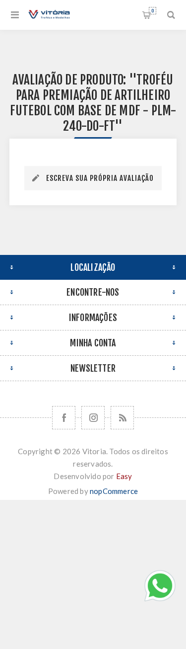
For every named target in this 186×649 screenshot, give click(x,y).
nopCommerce (114, 491)
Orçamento (152, 10)
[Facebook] (63, 417)
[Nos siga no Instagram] (93, 417)
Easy (124, 476)
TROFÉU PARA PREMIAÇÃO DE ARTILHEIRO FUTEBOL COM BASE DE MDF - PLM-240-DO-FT (93, 103)
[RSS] (122, 417)
